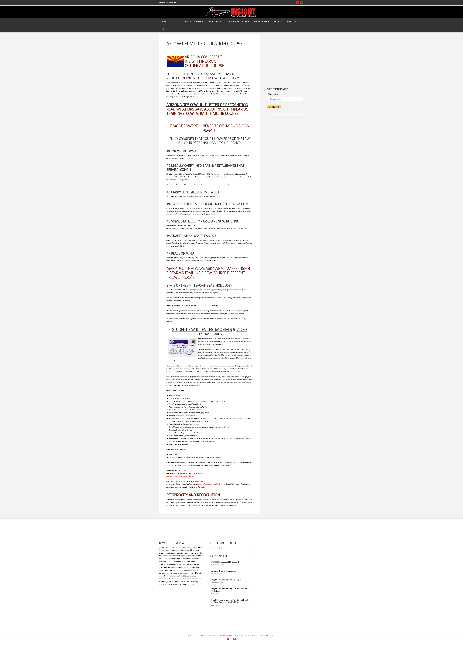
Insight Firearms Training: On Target (226, 580)
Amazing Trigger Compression (223, 571)
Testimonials (253, 635)
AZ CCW (196, 635)
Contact (273, 635)
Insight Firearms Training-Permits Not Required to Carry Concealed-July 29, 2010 (230, 601)
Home (189, 635)
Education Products (238, 635)
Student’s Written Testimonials (202, 329)
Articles (264, 635)
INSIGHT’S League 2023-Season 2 (225, 562)
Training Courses (207, 635)
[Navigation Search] (163, 28)
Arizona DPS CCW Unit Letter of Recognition (207, 105)
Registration (222, 635)
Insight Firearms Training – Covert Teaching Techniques (229, 590)
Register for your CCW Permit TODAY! (180, 476)
